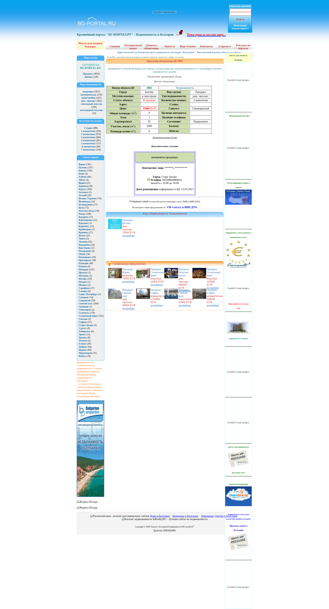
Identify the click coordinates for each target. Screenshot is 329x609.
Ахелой (83, 195)
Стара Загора (86, 325)
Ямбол (82, 356)
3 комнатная (88, 137)
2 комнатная (88, 134)
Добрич (83, 347)
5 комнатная (88, 143)
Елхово (82, 343)
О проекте (224, 46)
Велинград (84, 201)
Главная (115, 46)
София (82, 322)
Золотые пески (87, 211)
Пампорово (85, 257)
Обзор (82, 254)
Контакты (206, 46)
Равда (82, 214)
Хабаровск (84, 331)
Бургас (82, 189)
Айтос (82, 180)
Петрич (83, 282)
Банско (82, 170)
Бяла (81, 207)
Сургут (82, 328)
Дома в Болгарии (160, 516)
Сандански (84, 300)
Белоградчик (86, 204)
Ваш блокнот (188, 46)
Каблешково (85, 220)
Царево (83, 350)
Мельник (84, 275)
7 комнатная (88, 149)
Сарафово (84, 288)
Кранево (83, 232)
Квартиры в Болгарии (185, 516)
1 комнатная (88, 131)
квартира (88, 91)
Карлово (83, 223)
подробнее (128, 235)
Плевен (83, 266)
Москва (83, 272)
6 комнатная (89, 146)
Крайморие (85, 229)
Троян (82, 334)
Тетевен (83, 340)
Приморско (85, 260)
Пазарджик (85, 251)
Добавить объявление (151, 47)
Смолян (83, 319)
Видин (82, 183)
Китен (82, 235)
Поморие (83, 269)
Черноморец (85, 353)
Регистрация (240, 25)
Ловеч (82, 238)
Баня (81, 173)
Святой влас (86, 303)
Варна (82, 164)
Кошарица (84, 245)
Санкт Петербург (88, 294)
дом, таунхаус (88, 101)
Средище (83, 306)
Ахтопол (83, 192)
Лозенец (83, 241)
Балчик (83, 167)
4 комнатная (88, 140)
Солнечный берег (88, 316)
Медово (83, 285)
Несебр (82, 279)
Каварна (83, 217)
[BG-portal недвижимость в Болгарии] (97, 25)
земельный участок (91, 104)
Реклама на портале (243, 47)
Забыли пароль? (240, 28)
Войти (240, 19)
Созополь (84, 313)
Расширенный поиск (133, 47)
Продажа (88, 73)
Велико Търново (88, 198)
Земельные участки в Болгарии (219, 516)
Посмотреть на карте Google (165, 137)
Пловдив (83, 263)
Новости (169, 46)
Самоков (83, 297)
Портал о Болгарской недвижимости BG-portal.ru (172, 527)
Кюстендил (85, 248)
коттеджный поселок (91, 110)
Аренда (88, 77)
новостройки (88, 98)
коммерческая (88, 94)
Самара (83, 291)
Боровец (83, 186)
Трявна (83, 337)
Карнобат (84, 226)
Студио (88, 128)
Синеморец (85, 309)
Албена (83, 177)
